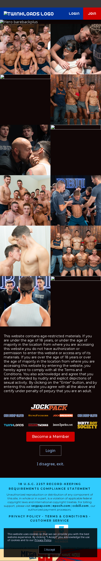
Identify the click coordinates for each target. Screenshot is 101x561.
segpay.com (41, 506)
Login (74, 13)
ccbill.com (80, 506)
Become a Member (50, 436)
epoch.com (61, 506)
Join (92, 13)
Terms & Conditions (66, 516)
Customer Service (49, 520)
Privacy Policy (25, 516)
